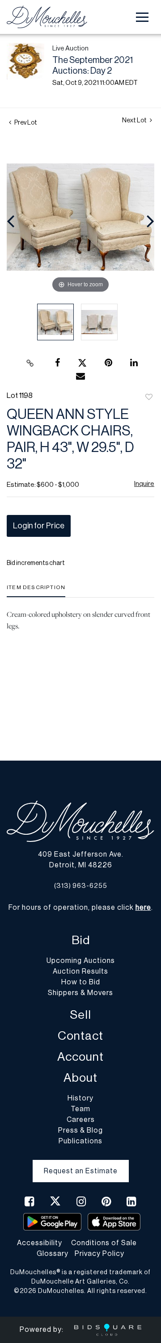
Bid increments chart (36, 563)
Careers (81, 1119)
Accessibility (39, 1243)
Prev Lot (25, 123)
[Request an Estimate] (81, 1163)
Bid (81, 940)
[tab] (36, 590)
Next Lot (135, 120)
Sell (80, 1015)
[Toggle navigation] (142, 17)
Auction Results (80, 971)
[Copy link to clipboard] (30, 363)
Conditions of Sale (104, 1243)
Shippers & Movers (80, 992)
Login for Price (38, 526)
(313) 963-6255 (80, 886)
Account (80, 1057)
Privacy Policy (99, 1253)
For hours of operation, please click (79, 907)
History (80, 1098)
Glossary (52, 1253)
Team (80, 1109)
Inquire (144, 484)
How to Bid (80, 982)
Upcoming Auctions (81, 960)
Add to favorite (149, 397)
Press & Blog (80, 1130)
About (80, 1078)
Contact (80, 1036)
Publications (80, 1141)
